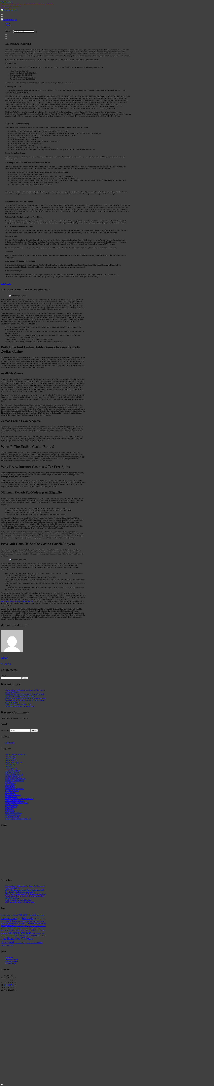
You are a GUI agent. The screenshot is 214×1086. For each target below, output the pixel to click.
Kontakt (8, 25)
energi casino (17, 926)
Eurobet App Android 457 (14, 781)
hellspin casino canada (12, 930)
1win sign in (37, 918)
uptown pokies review (31, 943)
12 (4, 985)
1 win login (14, 915)
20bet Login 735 (11, 769)
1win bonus (39, 915)
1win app (22, 914)
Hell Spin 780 (10, 793)
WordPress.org (10, 963)
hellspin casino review (27, 930)
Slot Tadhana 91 (11, 807)
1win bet (30, 915)
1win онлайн (6, 921)
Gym (30, 928)
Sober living (9, 809)
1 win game (7, 915)
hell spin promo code (19, 932)
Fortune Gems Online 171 (14, 789)
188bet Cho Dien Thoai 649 (15, 755)
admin (4, 657)
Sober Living (10, 811)
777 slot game (20, 923)
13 (6, 985)
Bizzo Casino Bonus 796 (14, 775)
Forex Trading (10, 787)
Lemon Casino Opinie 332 (14, 801)
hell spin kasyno (41, 930)
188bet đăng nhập (12, 923)
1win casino (9, 918)
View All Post (6, 664)
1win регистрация (17, 921)
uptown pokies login (19, 943)
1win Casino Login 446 (13, 763)
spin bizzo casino (9, 935)
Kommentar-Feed (11, 961)
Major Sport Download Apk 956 (16, 803)
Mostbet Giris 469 (11, 805)
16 (13, 985)
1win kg (19, 918)
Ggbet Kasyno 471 (12, 791)
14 (9, 985)
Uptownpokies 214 (12, 817)
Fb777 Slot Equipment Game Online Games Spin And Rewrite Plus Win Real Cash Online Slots (24, 695)
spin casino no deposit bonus (25, 935)
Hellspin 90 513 (11, 797)
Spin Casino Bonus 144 (13, 813)
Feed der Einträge (11, 959)
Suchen (3, 676)
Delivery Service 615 (12, 777)
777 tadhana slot (31, 923)
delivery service (7, 926)
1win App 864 (10, 759)
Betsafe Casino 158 (12, 773)
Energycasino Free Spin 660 (15, 779)
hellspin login (4, 933)
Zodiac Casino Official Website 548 (18, 819)
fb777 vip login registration (21, 928)
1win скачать (28, 921)
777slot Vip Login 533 (13, 771)
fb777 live (11, 928)
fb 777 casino (4, 928)
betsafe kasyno (42, 923)
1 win (2, 915)
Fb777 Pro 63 (10, 785)
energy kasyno (25, 926)
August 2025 (9, 743)
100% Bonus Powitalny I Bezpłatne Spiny (20, 706)
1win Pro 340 (10, 765)
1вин (34, 921)
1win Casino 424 (11, 761)
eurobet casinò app (41, 926)
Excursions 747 (10, 783)
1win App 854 (10, 757)
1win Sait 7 (9, 767)
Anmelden (9, 957)
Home (7, 23)
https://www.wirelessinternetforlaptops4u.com (17, 601)
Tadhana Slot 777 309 (13, 815)
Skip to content (6, 2)
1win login (27, 918)
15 (11, 985)
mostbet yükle (35, 933)
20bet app (38, 921)
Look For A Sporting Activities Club (18, 704)
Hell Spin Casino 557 (13, 795)
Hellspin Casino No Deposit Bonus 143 (19, 799)
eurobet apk (32, 926)
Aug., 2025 (6, 284)
